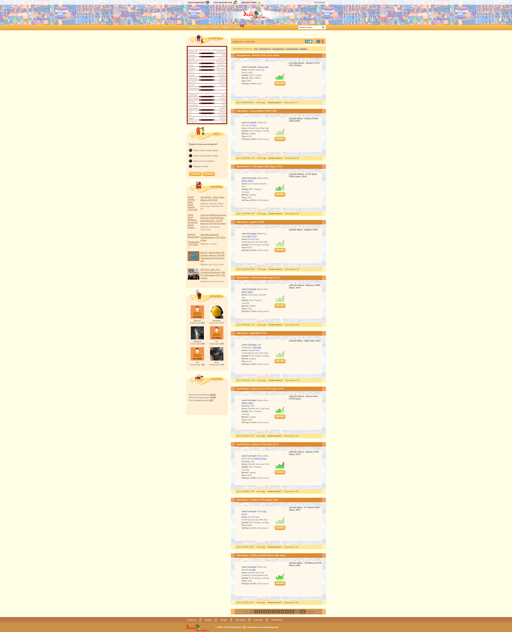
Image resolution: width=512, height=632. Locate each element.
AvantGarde (193, 52)
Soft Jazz (192, 85)
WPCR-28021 (247, 292)
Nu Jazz (222, 85)
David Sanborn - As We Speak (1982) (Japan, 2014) (259, 167)
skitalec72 (197, 342)
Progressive (193, 78)
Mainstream (193, 62)
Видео (204, 28)
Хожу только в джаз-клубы (205, 156)
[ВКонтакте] (306, 41)
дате (256, 49)
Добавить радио (249, 3)
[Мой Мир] (318, 41)
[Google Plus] (322, 41)
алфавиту (304, 49)
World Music (193, 95)
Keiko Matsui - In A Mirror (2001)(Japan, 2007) (257, 500)
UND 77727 (252, 237)
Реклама (240, 619)
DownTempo (193, 105)
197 (302, 611)
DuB (223, 105)
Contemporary (194, 88)
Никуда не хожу (200, 166)
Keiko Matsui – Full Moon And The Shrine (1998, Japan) (261, 555)
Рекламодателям (196, 3)
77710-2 (252, 125)
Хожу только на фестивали (205, 150)
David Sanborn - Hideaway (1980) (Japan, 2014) (258, 278)
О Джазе (226, 28)
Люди (215, 28)
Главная (192, 28)
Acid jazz (192, 68)
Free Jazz (192, 58)
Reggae (191, 118)
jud (197, 362)
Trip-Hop (192, 102)
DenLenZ (197, 321)
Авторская (193, 122)
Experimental (193, 108)
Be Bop (222, 78)
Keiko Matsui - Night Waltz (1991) (252, 333)
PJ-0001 (252, 570)
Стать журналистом (222, 3)
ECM (223, 55)
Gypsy (223, 122)
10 (292, 611)
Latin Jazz (192, 55)
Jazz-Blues (221, 75)
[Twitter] (310, 41)
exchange (216, 321)
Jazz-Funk (192, 82)
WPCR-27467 (247, 403)
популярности (265, 49)
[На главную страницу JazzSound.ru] (256, 13)
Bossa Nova (221, 52)
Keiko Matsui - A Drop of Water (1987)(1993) (257, 111)
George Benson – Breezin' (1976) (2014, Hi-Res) (258, 55)
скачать (280, 83)
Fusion (191, 72)
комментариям (292, 49)
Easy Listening (194, 98)
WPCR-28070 (247, 181)
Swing (191, 65)
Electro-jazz (221, 68)
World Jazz (221, 65)
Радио (238, 28)
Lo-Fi (190, 112)
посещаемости (278, 49)
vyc (216, 342)
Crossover (221, 72)
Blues (223, 95)
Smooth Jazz (220, 62)
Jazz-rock (222, 58)
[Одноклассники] (314, 41)
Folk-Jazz (192, 75)
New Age (222, 115)
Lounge (222, 98)
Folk (190, 115)
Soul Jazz (222, 82)
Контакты (277, 619)
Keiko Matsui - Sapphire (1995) (250, 222)
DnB (223, 102)
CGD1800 (257, 348)
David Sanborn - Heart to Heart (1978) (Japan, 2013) (260, 389)
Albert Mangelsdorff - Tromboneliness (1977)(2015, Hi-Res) (213, 238)
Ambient (222, 112)
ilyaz (216, 362)
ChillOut (222, 108)
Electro (222, 118)
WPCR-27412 (260, 459)
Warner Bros (263, 67)
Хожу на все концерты (203, 161)
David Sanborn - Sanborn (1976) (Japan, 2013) (258, 444)
